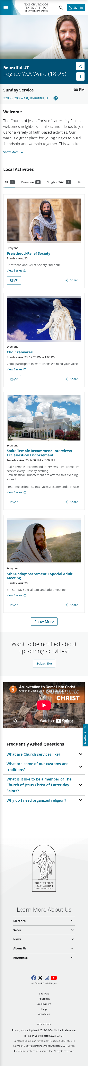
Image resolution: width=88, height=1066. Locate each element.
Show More (44, 621)
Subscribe (44, 663)
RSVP (14, 280)
